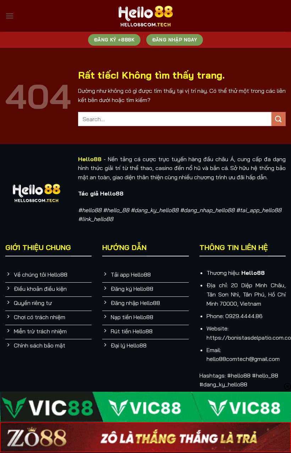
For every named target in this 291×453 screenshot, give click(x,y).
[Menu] (9, 15)
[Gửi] (278, 119)
